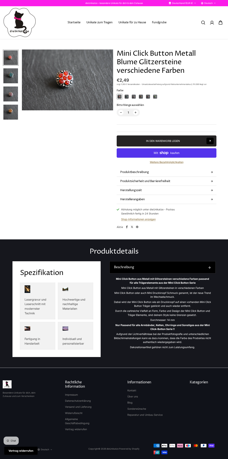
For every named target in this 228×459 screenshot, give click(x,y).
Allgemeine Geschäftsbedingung (77, 421)
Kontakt (131, 390)
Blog (130, 402)
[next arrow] (106, 80)
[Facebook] (127, 227)
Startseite (74, 22)
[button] (220, 23)
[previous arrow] (29, 80)
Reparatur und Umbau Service (145, 414)
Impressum (71, 394)
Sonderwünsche (136, 408)
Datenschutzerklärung (78, 400)
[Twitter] (132, 227)
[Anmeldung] (212, 23)
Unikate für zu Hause (132, 22)
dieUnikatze (113, 448)
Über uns (132, 396)
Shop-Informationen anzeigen (138, 219)
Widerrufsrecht (73, 413)
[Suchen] (203, 23)
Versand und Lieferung (78, 406)
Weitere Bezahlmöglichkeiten (166, 162)
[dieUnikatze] (20, 22)
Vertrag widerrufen (76, 429)
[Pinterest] (137, 227)
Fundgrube (159, 22)
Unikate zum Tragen (99, 22)
